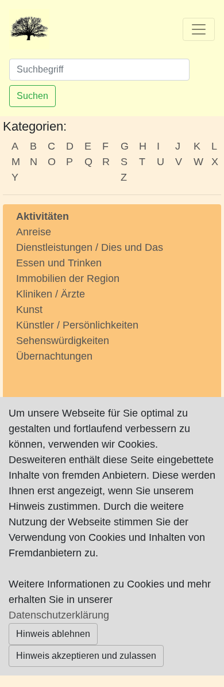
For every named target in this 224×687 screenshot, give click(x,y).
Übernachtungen (54, 356)
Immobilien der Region (67, 278)
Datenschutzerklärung (59, 615)
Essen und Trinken (59, 263)
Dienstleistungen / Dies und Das (89, 247)
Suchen (32, 96)
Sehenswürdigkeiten (62, 340)
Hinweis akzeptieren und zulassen (86, 656)
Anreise (33, 232)
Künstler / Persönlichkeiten (77, 325)
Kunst (29, 309)
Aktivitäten (42, 216)
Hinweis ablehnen (53, 634)
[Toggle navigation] (199, 29)
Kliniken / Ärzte (50, 294)
